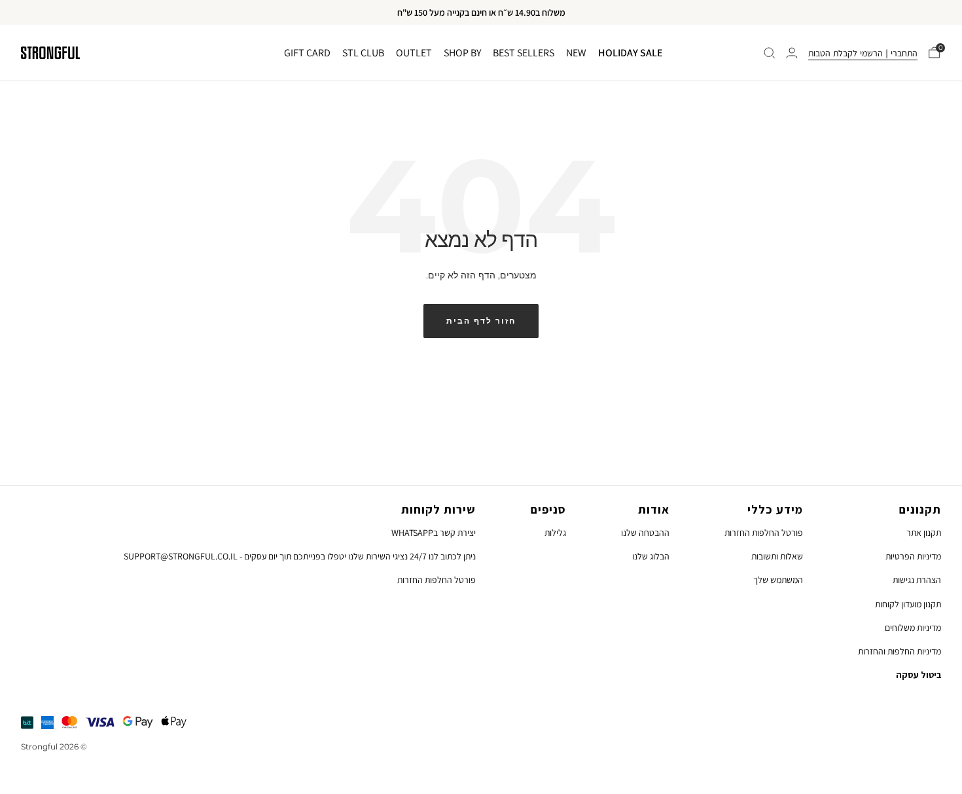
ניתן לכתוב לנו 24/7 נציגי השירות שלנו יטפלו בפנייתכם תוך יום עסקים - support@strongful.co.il (300, 556)
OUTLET (414, 53)
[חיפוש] (769, 53)
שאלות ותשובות (777, 556)
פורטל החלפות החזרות (763, 533)
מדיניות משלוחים (913, 627)
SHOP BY (462, 53)
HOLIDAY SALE (630, 53)
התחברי (904, 53)
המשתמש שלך (778, 580)
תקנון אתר (923, 533)
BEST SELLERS (523, 53)
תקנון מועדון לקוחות (908, 604)
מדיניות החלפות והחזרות (899, 651)
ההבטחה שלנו (645, 533)
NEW (576, 53)
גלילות (555, 533)
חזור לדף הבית (481, 321)
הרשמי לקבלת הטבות (845, 53)
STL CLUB (363, 53)
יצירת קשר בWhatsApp (433, 533)
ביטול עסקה (918, 675)
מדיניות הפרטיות (913, 556)
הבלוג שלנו (650, 556)
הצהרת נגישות (917, 580)
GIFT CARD (307, 53)
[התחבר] (792, 52)
